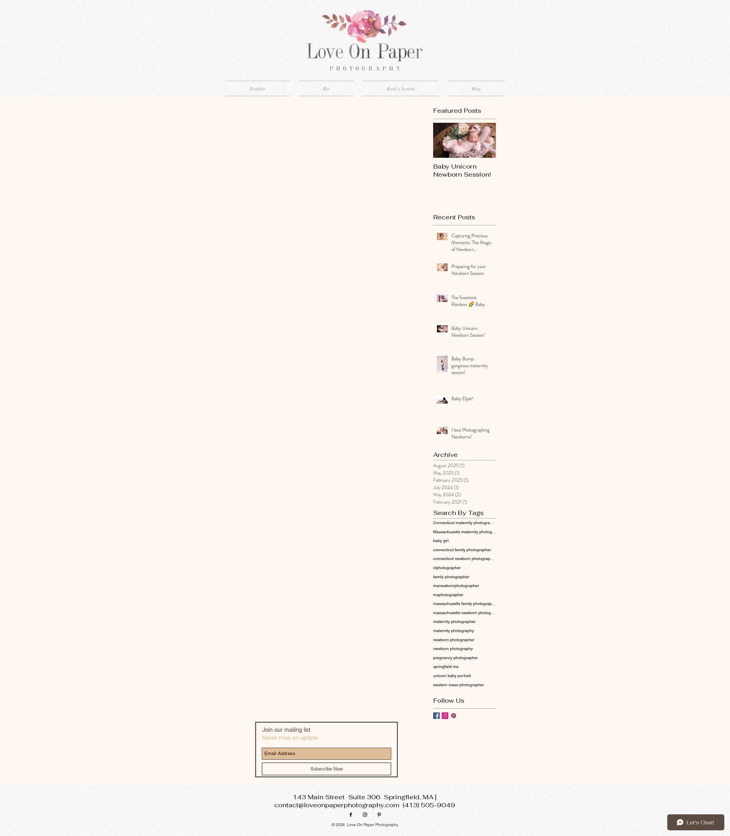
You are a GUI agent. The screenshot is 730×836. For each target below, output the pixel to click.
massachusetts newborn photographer (464, 612)
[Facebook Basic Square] (436, 715)
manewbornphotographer (456, 585)
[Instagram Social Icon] (445, 715)
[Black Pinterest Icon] (379, 814)
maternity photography (453, 630)
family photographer (451, 577)
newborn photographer (453, 639)
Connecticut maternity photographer (464, 522)
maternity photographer (454, 621)
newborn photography (453, 648)
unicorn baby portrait (452, 675)
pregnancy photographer (455, 657)
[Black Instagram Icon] (365, 814)
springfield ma (446, 666)
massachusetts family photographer (464, 603)
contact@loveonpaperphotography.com (336, 805)
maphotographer (448, 594)
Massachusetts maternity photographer (464, 532)
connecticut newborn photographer (464, 558)
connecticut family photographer (462, 549)
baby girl (441, 540)
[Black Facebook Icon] (351, 814)
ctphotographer (447, 567)
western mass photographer (458, 684)
